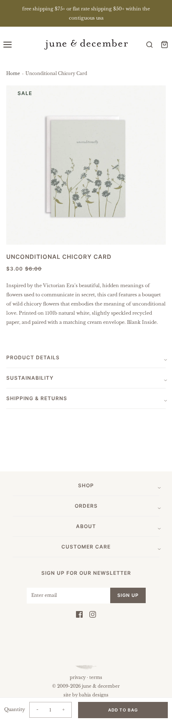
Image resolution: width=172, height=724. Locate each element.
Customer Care (86, 547)
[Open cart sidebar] (164, 44)
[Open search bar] (149, 44)
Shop (86, 485)
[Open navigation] (7, 44)
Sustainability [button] (29, 378)
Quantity (14, 709)
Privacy (78, 677)
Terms (95, 677)
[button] (86, 165)
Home (13, 73)
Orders (86, 506)
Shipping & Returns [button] (36, 398)
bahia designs (94, 695)
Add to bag (123, 709)
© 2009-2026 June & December (86, 686)
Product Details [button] (33, 357)
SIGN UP (128, 595)
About (86, 526)
